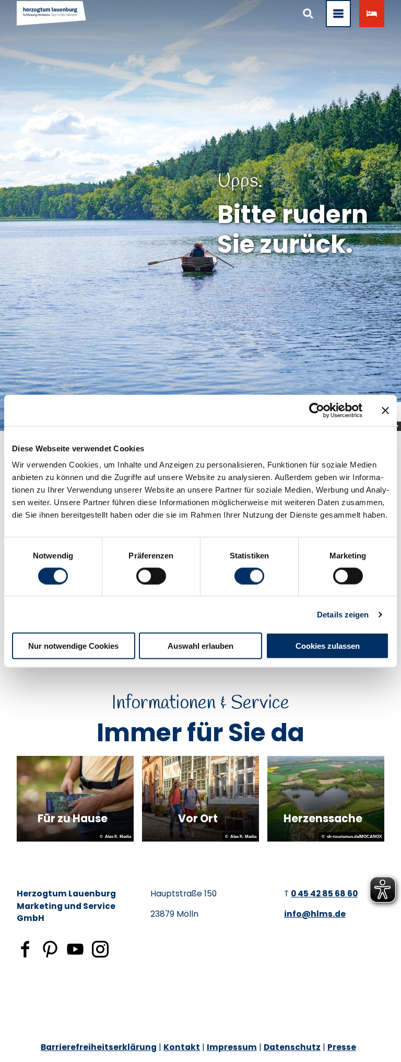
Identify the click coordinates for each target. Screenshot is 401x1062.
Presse (341, 1047)
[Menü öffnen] (338, 13)
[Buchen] (371, 13)
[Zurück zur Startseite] (52, 13)
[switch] (151, 575)
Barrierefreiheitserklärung (99, 1047)
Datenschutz (292, 1047)
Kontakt (181, 1047)
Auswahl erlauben (200, 645)
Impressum (232, 1047)
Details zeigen (343, 614)
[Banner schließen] (385, 410)
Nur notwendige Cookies (73, 645)
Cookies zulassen (328, 645)
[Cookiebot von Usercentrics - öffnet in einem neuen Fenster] (316, 410)
